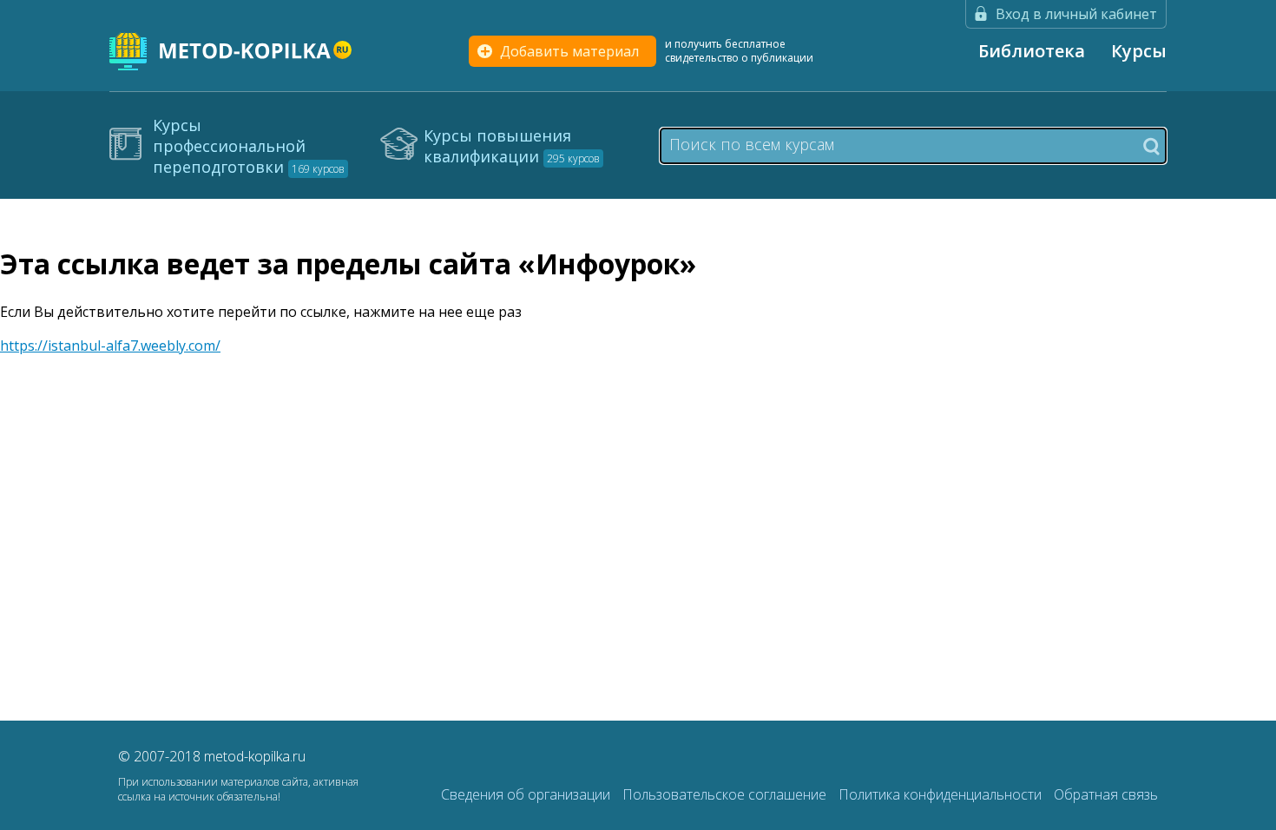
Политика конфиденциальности (942, 794)
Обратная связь (1106, 794)
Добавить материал (569, 51)
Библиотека (1031, 51)
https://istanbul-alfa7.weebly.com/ (110, 345)
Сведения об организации (527, 794)
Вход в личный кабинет (1076, 13)
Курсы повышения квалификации (512, 146)
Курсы (1139, 51)
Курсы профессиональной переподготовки (249, 146)
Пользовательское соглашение (726, 794)
